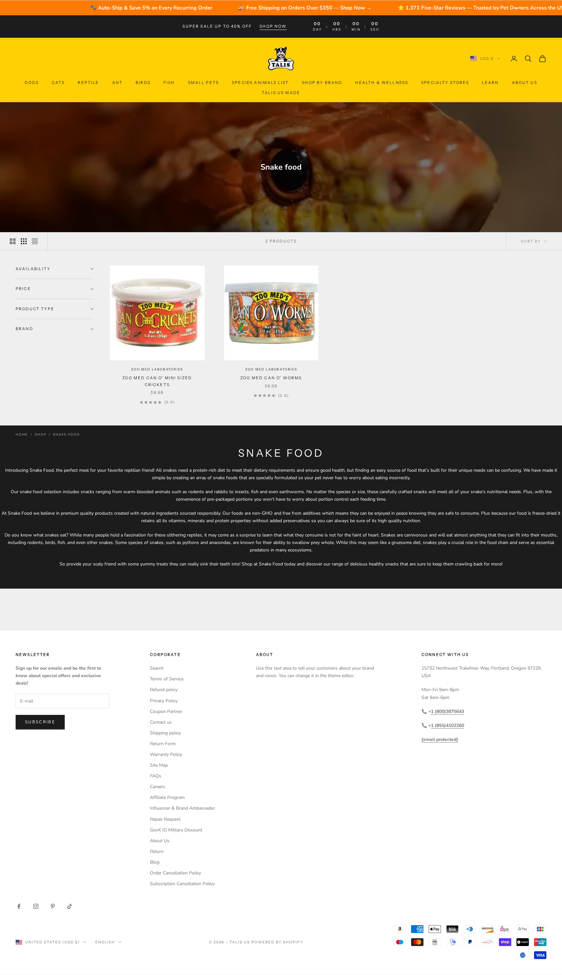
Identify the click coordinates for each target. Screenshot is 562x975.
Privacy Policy (164, 701)
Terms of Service (166, 679)
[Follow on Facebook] (19, 906)
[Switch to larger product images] (13, 241)
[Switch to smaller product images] (24, 241)
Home (22, 434)
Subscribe (40, 722)
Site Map (159, 765)
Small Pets (203, 82)
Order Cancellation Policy (175, 873)
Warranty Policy (166, 754)
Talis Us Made (281, 92)
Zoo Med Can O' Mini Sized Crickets (157, 381)
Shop (40, 434)
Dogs (32, 82)
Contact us (161, 722)
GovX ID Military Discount (176, 830)
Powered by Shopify (277, 942)
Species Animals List (260, 82)
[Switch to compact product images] (35, 241)
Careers (157, 787)
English (105, 942)
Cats (58, 82)
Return (157, 851)
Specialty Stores (445, 82)
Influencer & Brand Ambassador (182, 808)
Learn (490, 82)
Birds (143, 82)
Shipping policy (165, 733)
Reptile (88, 82)
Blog (154, 862)
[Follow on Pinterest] (52, 906)
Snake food (66, 434)
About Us (524, 82)
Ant (117, 82)
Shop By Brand (322, 82)
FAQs (155, 776)
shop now (273, 26)
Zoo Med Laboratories (157, 369)
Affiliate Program (167, 797)
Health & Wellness (381, 82)
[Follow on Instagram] (36, 906)
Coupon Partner (166, 711)
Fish (169, 82)
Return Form (163, 744)
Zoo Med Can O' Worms (271, 377)
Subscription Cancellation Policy (182, 884)
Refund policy (164, 690)
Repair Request (165, 819)
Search (157, 668)
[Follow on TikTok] (69, 906)
